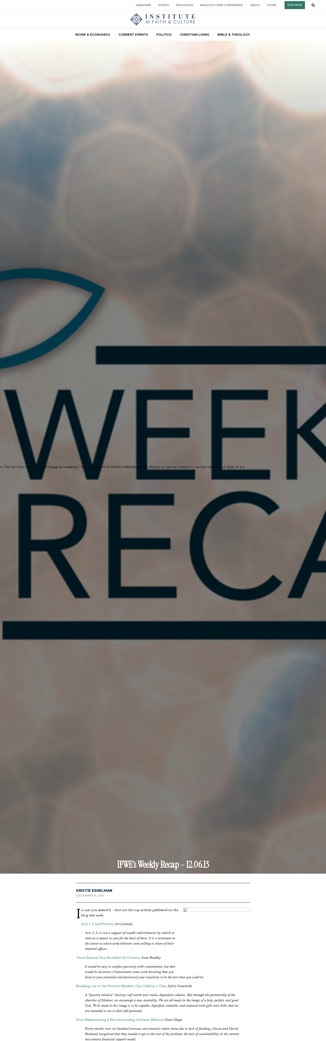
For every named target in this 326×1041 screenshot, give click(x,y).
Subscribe (143, 5)
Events (163, 5)
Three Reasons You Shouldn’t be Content (108, 958)
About (255, 5)
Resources (184, 5)
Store (272, 5)
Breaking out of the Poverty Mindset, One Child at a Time (121, 986)
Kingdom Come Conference (221, 5)
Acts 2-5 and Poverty (97, 924)
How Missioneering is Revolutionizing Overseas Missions (120, 1020)
